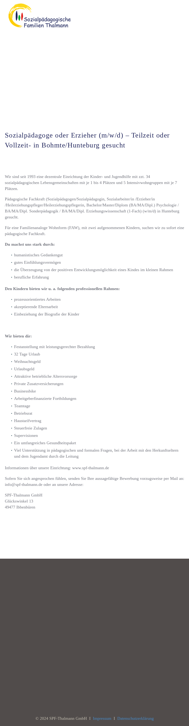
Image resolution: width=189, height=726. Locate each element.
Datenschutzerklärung (135, 718)
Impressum (102, 718)
